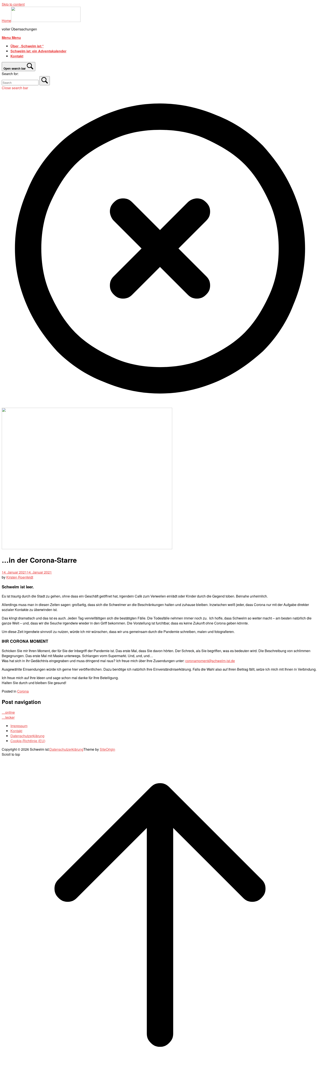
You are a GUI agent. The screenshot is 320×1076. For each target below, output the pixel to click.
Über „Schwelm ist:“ (27, 46)
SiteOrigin (107, 749)
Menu (11, 37)
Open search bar (14, 68)
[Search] (44, 80)
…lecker (8, 717)
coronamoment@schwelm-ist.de (210, 660)
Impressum (18, 725)
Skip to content (13, 4)
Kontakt (16, 56)
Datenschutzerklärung (27, 735)
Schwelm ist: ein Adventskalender (38, 51)
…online (8, 712)
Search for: (10, 73)
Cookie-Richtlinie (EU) (27, 740)
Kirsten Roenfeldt (19, 577)
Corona (23, 691)
